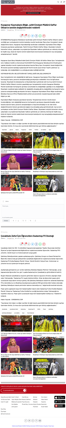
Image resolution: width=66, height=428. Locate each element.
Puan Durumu (25, 402)
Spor (50, 129)
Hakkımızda (15, 426)
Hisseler (35, 402)
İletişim (20, 426)
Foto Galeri (44, 397)
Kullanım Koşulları (43, 426)
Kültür (30, 129)
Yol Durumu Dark (5, 399)
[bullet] (25, 221)
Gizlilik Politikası (27, 426)
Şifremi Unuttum (5, 414)
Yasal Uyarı (51, 426)
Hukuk (17, 129)
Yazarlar (43, 402)
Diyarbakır (4, 129)
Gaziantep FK (31, 309)
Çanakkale (4, 309)
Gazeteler (44, 404)
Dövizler (35, 399)
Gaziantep (23, 309)
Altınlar (35, 397)
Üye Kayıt (3, 411)
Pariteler (35, 406)
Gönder (6, 220)
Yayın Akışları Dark (17, 399)
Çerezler (33, 426)
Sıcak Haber (44, 406)
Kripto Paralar (37, 404)
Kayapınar (23, 129)
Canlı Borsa (25, 397)
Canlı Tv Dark (15, 397)
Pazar (44, 309)
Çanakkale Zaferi (14, 309)
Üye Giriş (3, 409)
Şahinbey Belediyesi (7, 313)
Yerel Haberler (30, 313)
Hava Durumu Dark (6, 397)
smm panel (15, 406)
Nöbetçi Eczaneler (17, 402)
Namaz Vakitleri (26, 399)
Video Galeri (44, 399)
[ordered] (23, 221)
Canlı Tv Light (4, 402)
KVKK (37, 426)
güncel (11, 129)
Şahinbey (51, 309)
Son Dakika (15, 404)
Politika (36, 129)
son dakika (43, 129)
